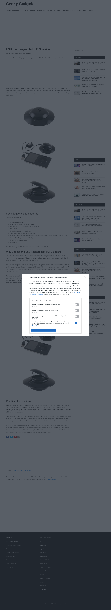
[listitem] (55, 301)
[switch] (77, 304)
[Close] (85, 277)
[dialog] (55, 305)
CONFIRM (43, 330)
